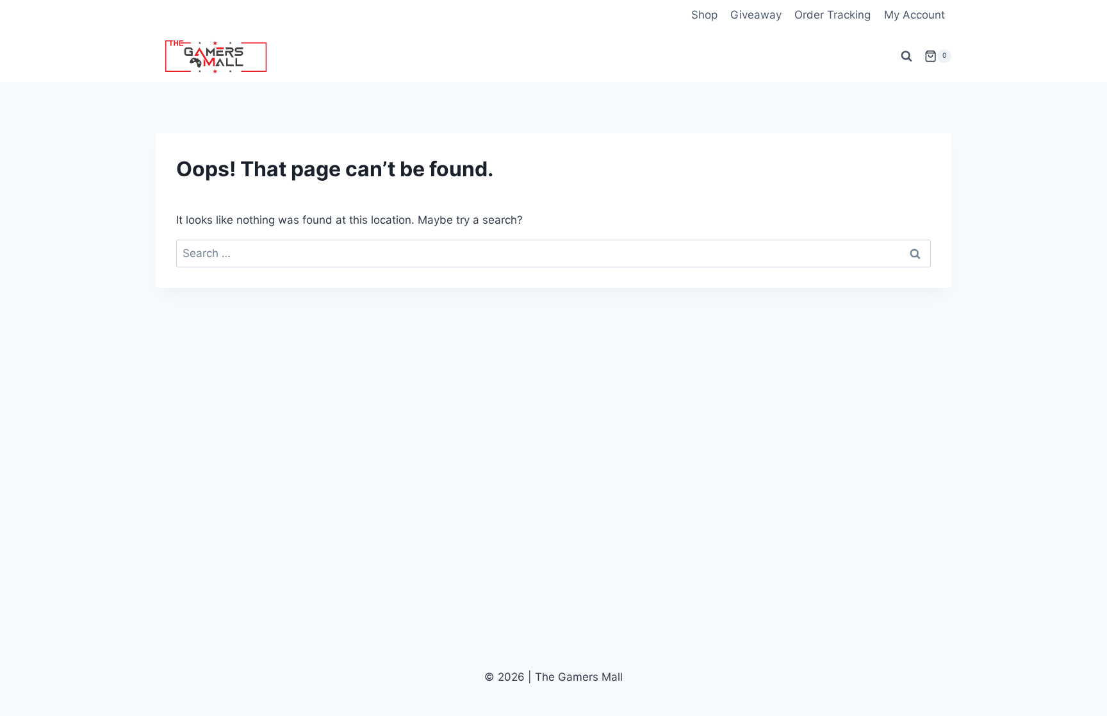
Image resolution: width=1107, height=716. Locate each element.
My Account (914, 14)
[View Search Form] (906, 56)
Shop (704, 14)
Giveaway (756, 14)
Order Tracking (832, 14)
